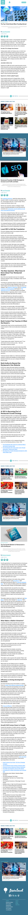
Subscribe (24, 2)
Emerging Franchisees (4, 22)
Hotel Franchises (8, 903)
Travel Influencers (9, 909)
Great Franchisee (8, 908)
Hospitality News (8, 905)
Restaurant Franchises (4, 178)
